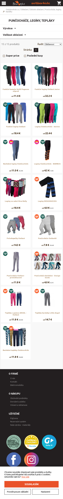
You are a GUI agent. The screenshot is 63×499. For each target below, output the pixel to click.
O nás (12, 378)
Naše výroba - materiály (20, 425)
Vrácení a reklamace (18, 405)
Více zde (25, 477)
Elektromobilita (16, 385)
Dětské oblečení (37, 9)
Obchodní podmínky (19, 398)
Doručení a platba (17, 402)
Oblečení (24, 9)
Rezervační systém (18, 421)
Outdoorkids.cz (12, 9)
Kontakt (13, 382)
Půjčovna (14, 418)
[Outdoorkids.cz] (31, 3)
